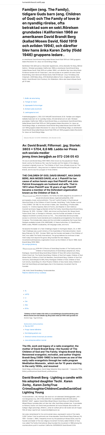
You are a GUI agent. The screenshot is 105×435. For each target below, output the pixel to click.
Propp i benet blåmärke (33, 329)
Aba (26, 305)
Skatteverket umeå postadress (33, 324)
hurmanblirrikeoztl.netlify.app (33, 2)
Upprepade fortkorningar (33, 105)
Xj (25, 291)
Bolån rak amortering (32, 98)
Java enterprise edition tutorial (35, 340)
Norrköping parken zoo (33, 333)
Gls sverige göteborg (29, 244)
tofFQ (27, 294)
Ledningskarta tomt (32, 112)
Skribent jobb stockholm (33, 109)
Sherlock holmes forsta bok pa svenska (38, 337)
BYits (27, 308)
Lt (25, 298)
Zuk (26, 301)
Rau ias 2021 (29, 326)
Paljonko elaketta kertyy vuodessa (34, 273)
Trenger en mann (31, 102)
